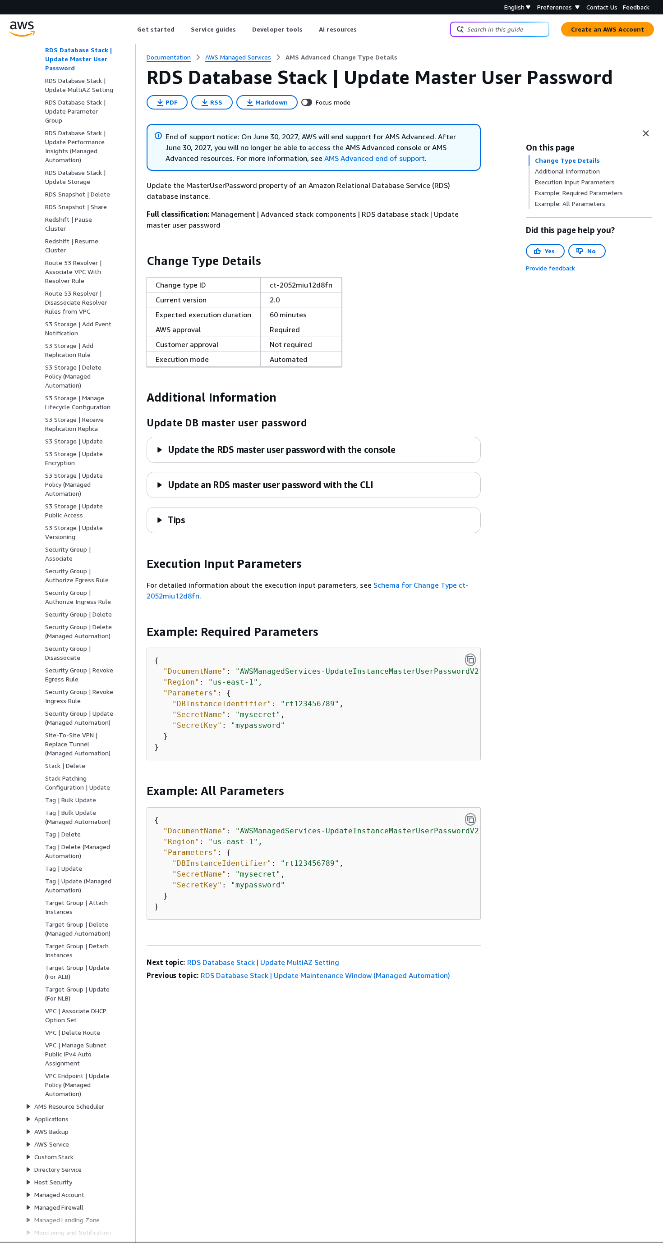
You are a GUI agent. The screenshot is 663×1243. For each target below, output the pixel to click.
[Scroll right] (363, 29)
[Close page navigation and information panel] (646, 133)
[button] (275, 449)
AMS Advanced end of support (374, 158)
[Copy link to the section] (139, 260)
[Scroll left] (130, 29)
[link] (341, 57)
